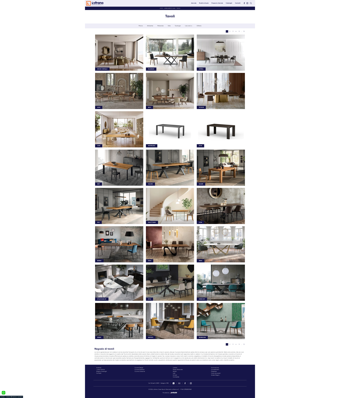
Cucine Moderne (139, 369)
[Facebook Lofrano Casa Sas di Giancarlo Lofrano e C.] (244, 3)
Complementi (215, 369)
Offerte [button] (199, 25)
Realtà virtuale (204, 3)
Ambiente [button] (150, 25)
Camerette (176, 377)
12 (244, 31)
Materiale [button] (160, 25)
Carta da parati (216, 373)
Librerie (175, 367)
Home (161, 8)
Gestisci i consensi (17, 396)
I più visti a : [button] (188, 25)
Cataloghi (229, 3)
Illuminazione (215, 367)
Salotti (175, 371)
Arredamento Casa (169, 8)
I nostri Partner (100, 369)
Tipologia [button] (178, 25)
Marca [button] (141, 25)
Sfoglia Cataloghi (101, 371)
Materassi (214, 371)
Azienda (193, 3)
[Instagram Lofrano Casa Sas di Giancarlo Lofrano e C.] (247, 3)
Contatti (238, 3)
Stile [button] (169, 25)
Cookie (8, 396)
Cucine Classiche (140, 371)
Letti (174, 373)
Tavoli (178, 8)
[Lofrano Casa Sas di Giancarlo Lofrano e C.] (95, 3)
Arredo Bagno (215, 375)
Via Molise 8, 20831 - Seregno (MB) (158, 383)
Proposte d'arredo (217, 3)
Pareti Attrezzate (178, 369)
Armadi (175, 375)
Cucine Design (139, 367)
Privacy (3, 396)
